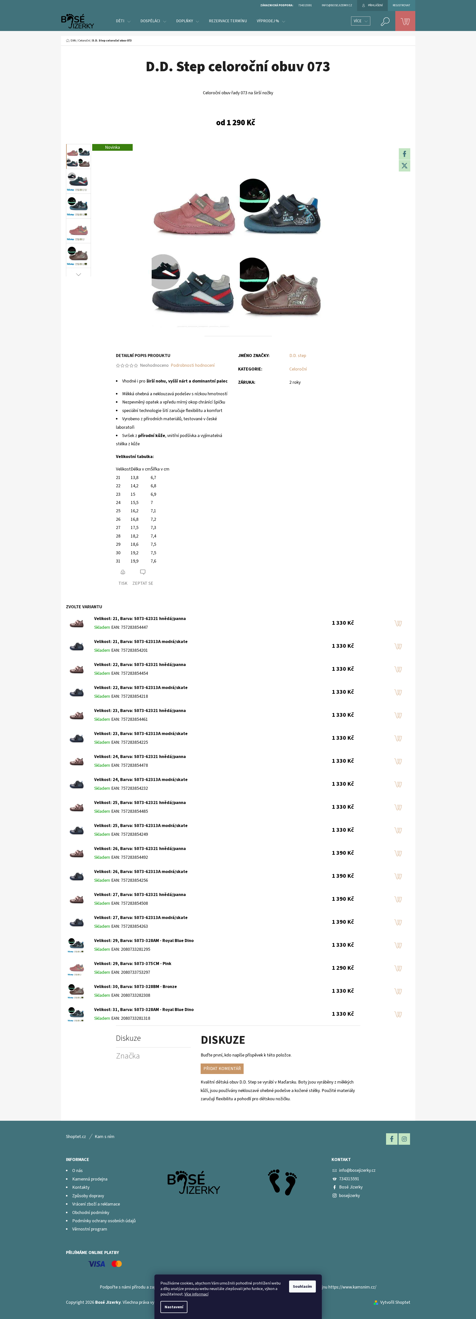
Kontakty (80, 1187)
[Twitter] (404, 166)
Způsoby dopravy (88, 1196)
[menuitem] (123, 21)
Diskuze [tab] (128, 1038)
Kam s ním (104, 1137)
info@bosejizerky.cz (357, 1170)
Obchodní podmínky (90, 1213)
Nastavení (174, 1307)
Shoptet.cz (76, 1137)
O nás (77, 1171)
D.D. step (297, 355)
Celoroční (298, 369)
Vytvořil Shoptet (395, 1302)
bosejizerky (349, 1195)
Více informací (196, 1294)
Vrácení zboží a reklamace (96, 1204)
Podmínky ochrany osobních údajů (104, 1221)
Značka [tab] (128, 1056)
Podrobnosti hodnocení (193, 365)
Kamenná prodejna (89, 1179)
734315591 (349, 1179)
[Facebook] (404, 154)
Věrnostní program (89, 1229)
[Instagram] (404, 1139)
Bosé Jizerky (351, 1187)
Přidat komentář (222, 1069)
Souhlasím (302, 1286)
